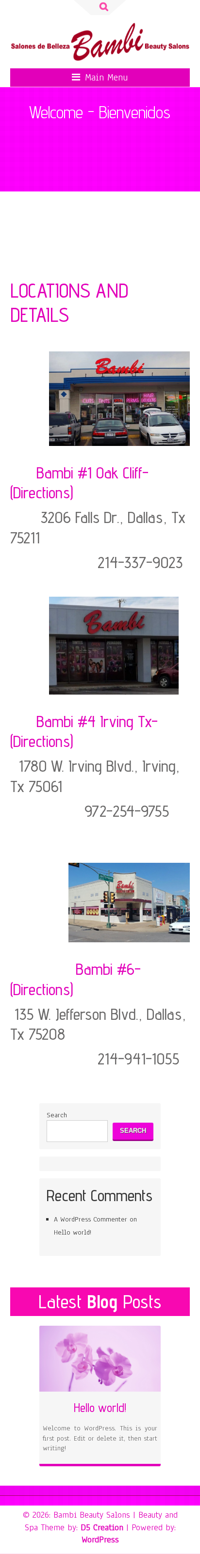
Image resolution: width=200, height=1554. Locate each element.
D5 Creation (102, 1527)
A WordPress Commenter (90, 1219)
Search (57, 1115)
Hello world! (72, 1232)
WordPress (100, 1539)
